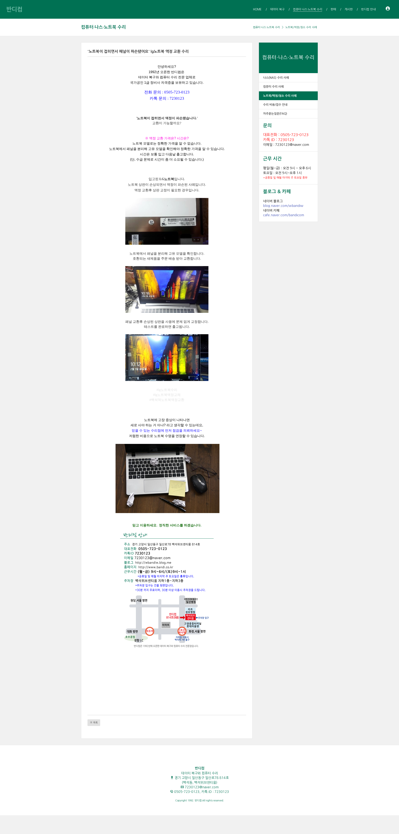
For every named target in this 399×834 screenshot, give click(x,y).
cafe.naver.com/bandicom (283, 215)
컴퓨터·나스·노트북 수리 (103, 27)
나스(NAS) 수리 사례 (276, 77)
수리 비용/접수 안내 (275, 104)
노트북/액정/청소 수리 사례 (301, 27)
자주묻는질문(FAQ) (275, 113)
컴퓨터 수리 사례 (273, 86)
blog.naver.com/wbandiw (283, 205)
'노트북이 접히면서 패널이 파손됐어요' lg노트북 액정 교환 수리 (138, 51)
